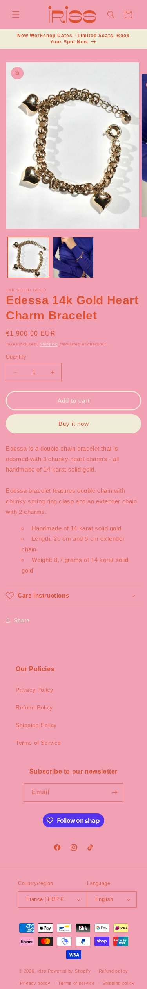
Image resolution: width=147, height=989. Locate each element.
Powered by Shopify (69, 971)
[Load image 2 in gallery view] (73, 257)
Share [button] (22, 620)
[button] (15, 14)
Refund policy (113, 971)
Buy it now (73, 423)
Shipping (49, 344)
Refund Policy (34, 707)
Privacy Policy (34, 690)
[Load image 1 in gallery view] (28, 257)
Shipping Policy (36, 725)
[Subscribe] (114, 792)
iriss (42, 971)
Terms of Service (38, 743)
